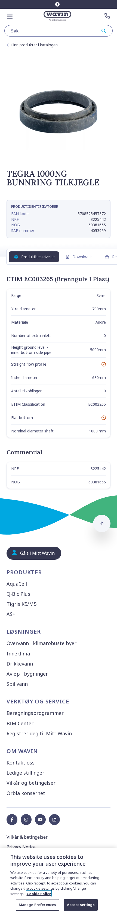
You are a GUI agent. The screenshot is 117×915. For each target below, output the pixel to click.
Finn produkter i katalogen (34, 44)
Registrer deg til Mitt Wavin (39, 733)
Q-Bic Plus (18, 594)
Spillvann (17, 684)
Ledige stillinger (25, 772)
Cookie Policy (39, 893)
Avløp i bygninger (27, 673)
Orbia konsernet (26, 793)
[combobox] (58, 31)
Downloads (82, 256)
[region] (58, 881)
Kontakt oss (21, 762)
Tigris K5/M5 (21, 604)
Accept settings (81, 904)
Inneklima (18, 653)
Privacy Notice (21, 847)
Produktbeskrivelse (38, 256)
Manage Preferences (37, 904)
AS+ (11, 614)
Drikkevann (20, 663)
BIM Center (20, 723)
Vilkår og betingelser (31, 782)
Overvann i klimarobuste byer (41, 643)
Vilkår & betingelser (27, 837)
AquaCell (17, 583)
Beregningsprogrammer (35, 713)
